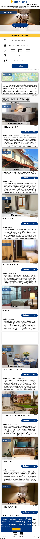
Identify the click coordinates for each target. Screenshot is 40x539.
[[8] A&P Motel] (20, 448)
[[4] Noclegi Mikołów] (20, 251)
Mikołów (5, 106)
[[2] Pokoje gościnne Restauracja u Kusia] (20, 160)
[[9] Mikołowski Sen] (20, 494)
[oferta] (8, 123)
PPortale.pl (2, 538)
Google (29, 518)
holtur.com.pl (20, 2)
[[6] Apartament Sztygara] (20, 356)
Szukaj (20, 66)
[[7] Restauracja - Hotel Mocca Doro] (20, 402)
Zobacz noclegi (29, 132)
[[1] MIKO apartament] (20, 114)
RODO (10, 526)
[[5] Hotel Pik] (20, 297)
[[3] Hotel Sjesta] (20, 206)
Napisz (37, 538)
